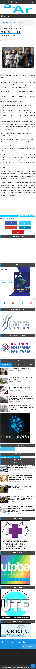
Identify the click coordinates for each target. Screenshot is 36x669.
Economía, (26, 40)
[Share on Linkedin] (25, 227)
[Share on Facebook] (11, 223)
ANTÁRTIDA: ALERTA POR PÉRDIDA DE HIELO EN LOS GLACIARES (21, 466)
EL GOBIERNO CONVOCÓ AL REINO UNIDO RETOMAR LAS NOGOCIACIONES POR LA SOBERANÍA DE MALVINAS (21, 509)
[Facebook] (4, 304)
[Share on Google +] (11, 227)
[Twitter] (22, 304)
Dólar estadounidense (9, 457)
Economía (20, 22)
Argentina (13, 22)
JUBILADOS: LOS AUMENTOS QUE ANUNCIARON (10, 32)
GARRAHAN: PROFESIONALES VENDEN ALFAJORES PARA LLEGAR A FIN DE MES (22, 407)
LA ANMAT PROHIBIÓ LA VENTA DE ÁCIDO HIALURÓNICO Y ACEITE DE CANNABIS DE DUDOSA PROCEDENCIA (21, 477)
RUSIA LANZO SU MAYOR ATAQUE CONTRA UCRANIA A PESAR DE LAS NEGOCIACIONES (21, 398)
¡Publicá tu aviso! (8, 449)
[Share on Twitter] (25, 223)
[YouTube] (31, 304)
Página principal (6, 22)
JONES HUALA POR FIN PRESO (19, 368)
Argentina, (19, 40)
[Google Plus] (14, 304)
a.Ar (3, 667)
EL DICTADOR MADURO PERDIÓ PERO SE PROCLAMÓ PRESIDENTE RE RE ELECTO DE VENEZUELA (21, 498)
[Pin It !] (18, 232)
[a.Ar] (18, 8)
